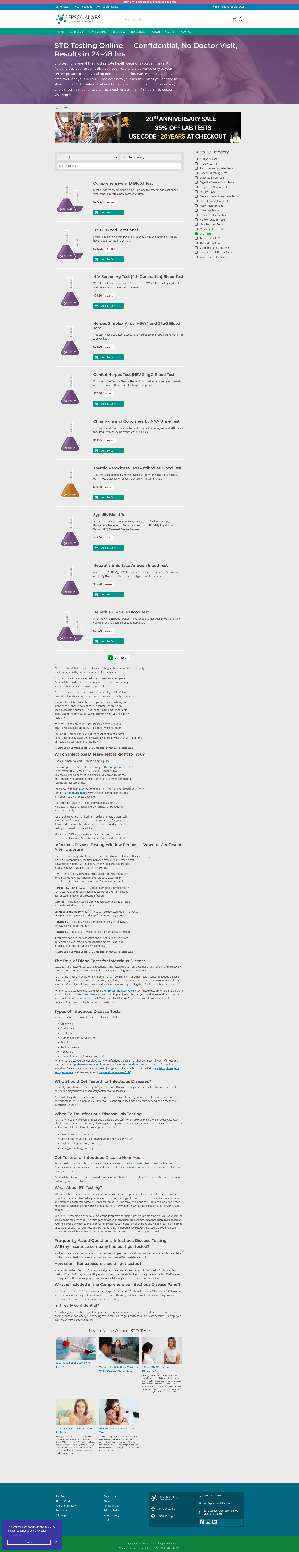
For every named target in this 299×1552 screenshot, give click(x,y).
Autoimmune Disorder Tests (216, 168)
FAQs (106, 1519)
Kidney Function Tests (212, 219)
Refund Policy (111, 1515)
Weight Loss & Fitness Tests (216, 252)
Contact (186, 31)
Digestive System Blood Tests (217, 182)
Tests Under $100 (210, 238)
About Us (109, 1501)
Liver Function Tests (211, 224)
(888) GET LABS (235, 6)
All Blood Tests (208, 159)
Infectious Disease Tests (214, 215)
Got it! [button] (29, 1542)
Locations (61, 1510)
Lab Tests (75, 31)
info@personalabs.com (163, 2)
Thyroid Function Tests (213, 243)
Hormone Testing (210, 210)
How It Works (97, 31)
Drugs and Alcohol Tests (214, 187)
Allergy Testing (208, 163)
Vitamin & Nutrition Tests (215, 247)
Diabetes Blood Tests (212, 177)
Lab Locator (118, 31)
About (156, 31)
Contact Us (110, 1496)
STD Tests (205, 233)
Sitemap (61, 1515)
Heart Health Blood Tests (214, 201)
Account (171, 31)
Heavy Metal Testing (211, 205)
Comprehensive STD (121, 767)
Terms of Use (111, 1505)
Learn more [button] (15, 1535)
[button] (233, 19)
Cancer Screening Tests (213, 173)
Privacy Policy (111, 1510)
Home (60, 31)
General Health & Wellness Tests (219, 196)
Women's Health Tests (213, 257)
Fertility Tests (207, 191)
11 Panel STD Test (74, 792)
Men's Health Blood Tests (215, 229)
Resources (138, 31)
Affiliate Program (66, 1505)
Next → (124, 657)
